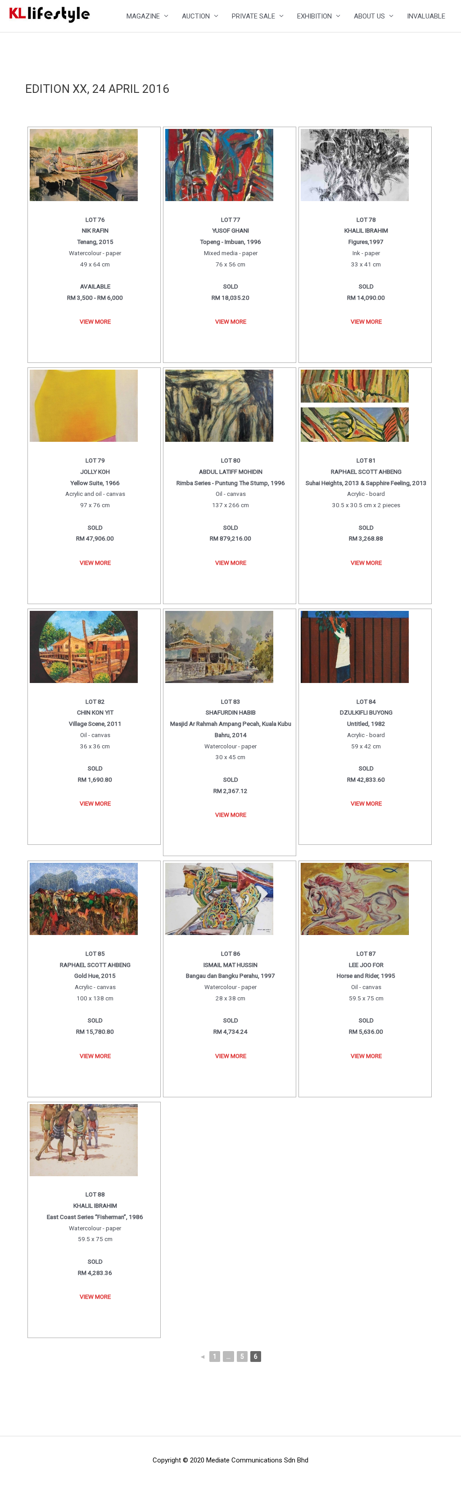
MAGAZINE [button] (143, 16)
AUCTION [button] (196, 16)
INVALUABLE (426, 16)
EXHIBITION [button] (314, 16)
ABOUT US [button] (369, 16)
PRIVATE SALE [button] (253, 16)
